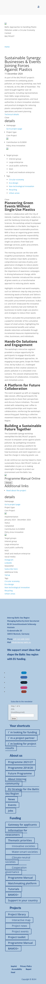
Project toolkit (17, 937)
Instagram (9, 560)
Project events (20, 931)
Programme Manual (20, 877)
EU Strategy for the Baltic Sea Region (22, 791)
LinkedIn (8, 563)
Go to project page (14, 129)
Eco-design (13, 183)
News (11, 799)
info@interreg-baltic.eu (21, 642)
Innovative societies (23, 846)
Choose (8, 482)
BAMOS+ (13, 894)
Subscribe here (11, 569)
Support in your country (23, 900)
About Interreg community (15, 781)
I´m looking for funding (22, 732)
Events (12, 805)
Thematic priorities (20, 840)
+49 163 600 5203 (21, 639)
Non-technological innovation (21, 186)
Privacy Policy (26, 966)
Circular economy (16, 179)
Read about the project (16, 490)
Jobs (10, 810)
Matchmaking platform (22, 883)
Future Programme (20, 773)
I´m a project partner (21, 738)
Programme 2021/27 (20, 762)
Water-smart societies (25, 852)
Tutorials (13, 889)
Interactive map (21, 920)
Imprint (14, 966)
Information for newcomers (16, 832)
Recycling (13, 189)
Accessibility (17, 969)
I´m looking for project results (20, 746)
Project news (19, 925)
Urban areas (14, 193)
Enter (14, 718)
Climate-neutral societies (17, 860)
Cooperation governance (16, 870)
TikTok (7, 575)
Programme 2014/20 (20, 767)
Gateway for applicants (22, 824)
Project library (17, 914)
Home (7, 47)
